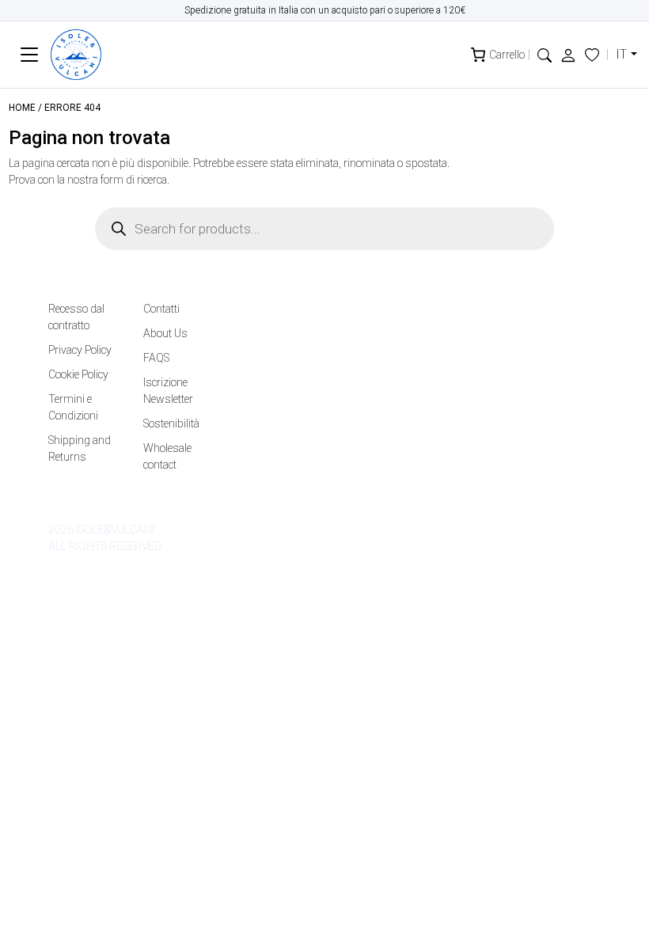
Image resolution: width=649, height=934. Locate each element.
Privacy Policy (80, 350)
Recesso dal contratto (76, 317)
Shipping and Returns (79, 448)
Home (22, 107)
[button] (544, 54)
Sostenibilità (171, 423)
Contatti (161, 308)
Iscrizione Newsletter (168, 390)
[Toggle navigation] (30, 55)
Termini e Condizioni (73, 407)
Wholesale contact (167, 456)
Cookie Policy (78, 374)
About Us (165, 333)
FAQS (156, 357)
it (621, 54)
